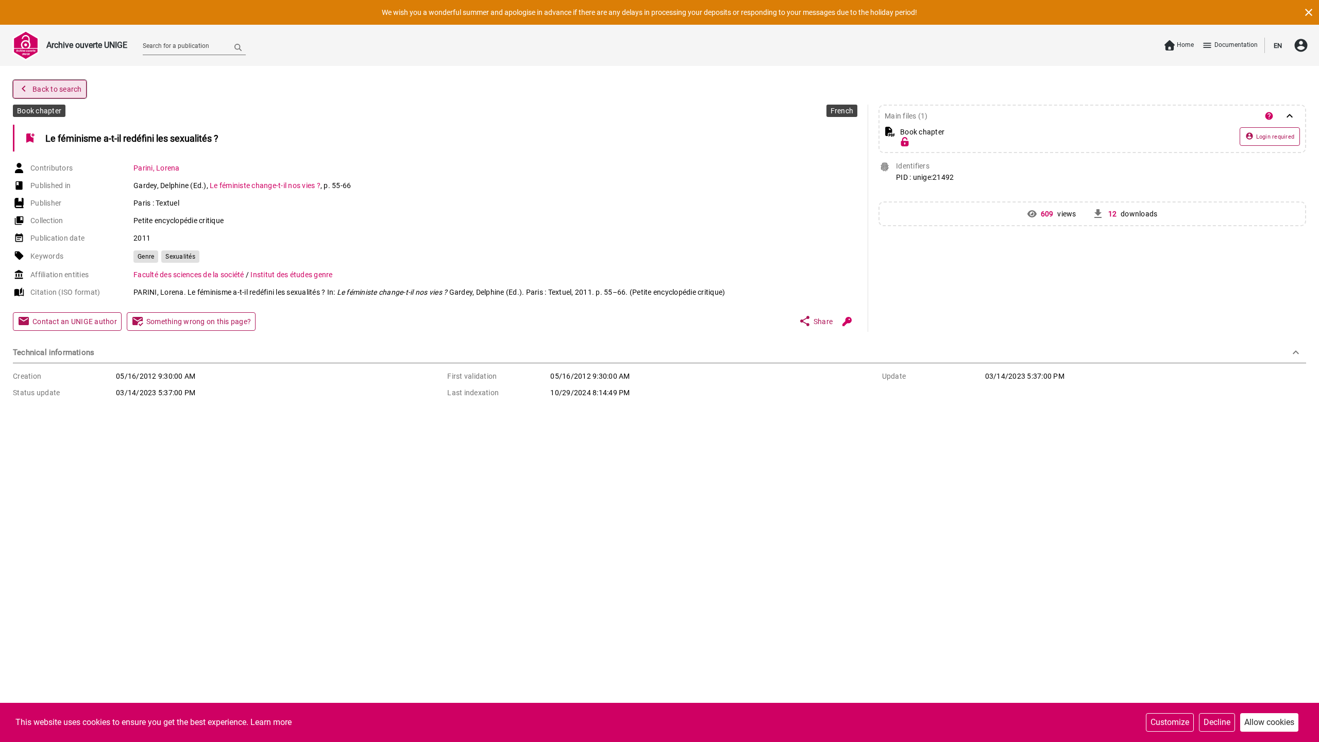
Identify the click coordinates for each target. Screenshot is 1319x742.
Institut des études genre (291, 275)
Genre (146, 256)
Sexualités (180, 256)
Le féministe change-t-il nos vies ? (265, 185)
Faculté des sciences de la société (189, 275)
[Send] (238, 47)
